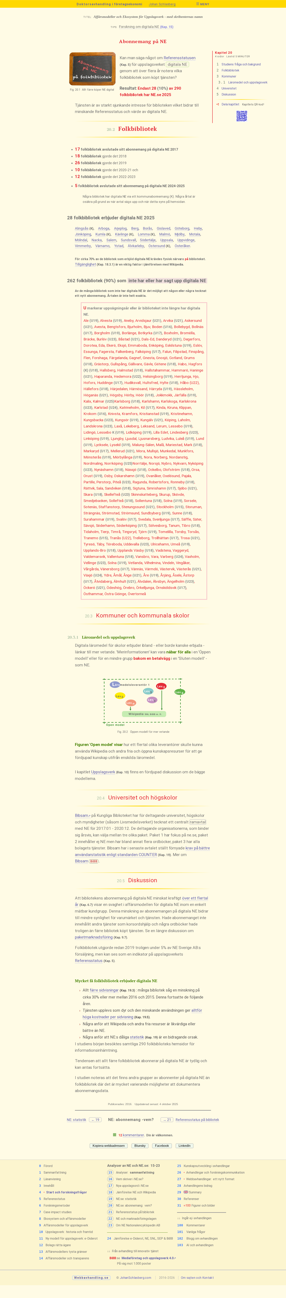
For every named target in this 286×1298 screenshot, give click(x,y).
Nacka (97, 240)
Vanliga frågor (195, 1232)
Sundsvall (128, 240)
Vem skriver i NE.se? (129, 1179)
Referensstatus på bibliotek (197, 1120)
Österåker (182, 246)
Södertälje (148, 240)
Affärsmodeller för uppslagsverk (66, 1225)
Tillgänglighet (85, 264)
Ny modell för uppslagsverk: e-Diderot (72, 1238)
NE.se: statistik (126, 1199)
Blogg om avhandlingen (202, 1238)
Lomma (144, 234)
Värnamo (102, 246)
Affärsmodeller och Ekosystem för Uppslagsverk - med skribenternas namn (143, 17)
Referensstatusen (180, 58)
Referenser (191, 1199)
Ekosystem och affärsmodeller (65, 1219)
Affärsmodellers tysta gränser (66, 1252)
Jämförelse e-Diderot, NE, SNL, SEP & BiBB (143, 1238)
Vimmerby (83, 246)
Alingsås (82, 228)
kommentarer (133, 1135)
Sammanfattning (55, 1172)
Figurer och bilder (199, 1205)
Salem (111, 240)
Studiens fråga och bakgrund (239, 64)
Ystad (118, 246)
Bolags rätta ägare (58, 1245)
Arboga (103, 228)
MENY (204, 4)
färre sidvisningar (104, 990)
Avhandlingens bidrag (198, 1186)
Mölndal (81, 240)
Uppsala (166, 240)
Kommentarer (195, 1225)
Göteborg (182, 228)
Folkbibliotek (228, 70)
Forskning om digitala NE (146, 27)
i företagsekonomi (109, 4)
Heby (198, 228)
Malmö (164, 234)
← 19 (95, 1120)
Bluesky (140, 1145)
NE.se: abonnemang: (129, 1205)
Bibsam (83, 815)
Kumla (100, 234)
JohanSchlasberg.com (135, 1278)
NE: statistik (76, 1120)
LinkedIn (184, 1145)
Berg (135, 228)
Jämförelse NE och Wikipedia (136, 1192)
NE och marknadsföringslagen (136, 1219)
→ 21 (167, 1120)
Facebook (162, 1145)
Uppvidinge (186, 240)
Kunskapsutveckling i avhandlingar (207, 1166)
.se (143, 1258)
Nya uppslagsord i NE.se (132, 1186)
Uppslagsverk (103, 772)
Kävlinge (121, 234)
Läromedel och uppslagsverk (243, 82)
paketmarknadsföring (94, 937)
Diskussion (226, 94)
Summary (195, 1192)
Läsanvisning (52, 1179)
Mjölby (180, 234)
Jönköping (83, 234)
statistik (137, 1037)
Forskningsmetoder (57, 1205)
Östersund (156, 246)
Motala (194, 234)
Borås (147, 228)
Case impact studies (58, 1212)
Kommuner (226, 76)
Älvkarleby (136, 246)
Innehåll (49, 1186)
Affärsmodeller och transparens (67, 1258)
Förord (48, 1166)
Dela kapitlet (230, 104)
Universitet (227, 88)
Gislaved (163, 228)
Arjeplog (120, 228)
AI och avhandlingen (199, 1245)
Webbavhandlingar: (198, 1179)
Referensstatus (89, 960)
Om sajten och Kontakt (197, 1278)
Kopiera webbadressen (109, 1145)
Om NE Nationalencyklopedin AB (138, 1225)
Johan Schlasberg (162, 4)
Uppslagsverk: (55, 1232)
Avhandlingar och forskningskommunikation (215, 1172)
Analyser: (122, 1172)
